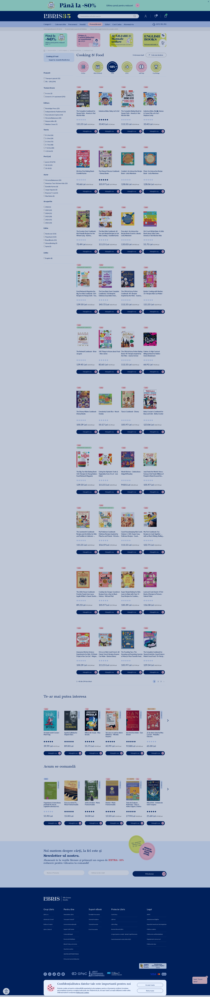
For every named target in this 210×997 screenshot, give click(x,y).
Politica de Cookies (82, 992)
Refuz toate (150, 991)
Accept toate (150, 985)
